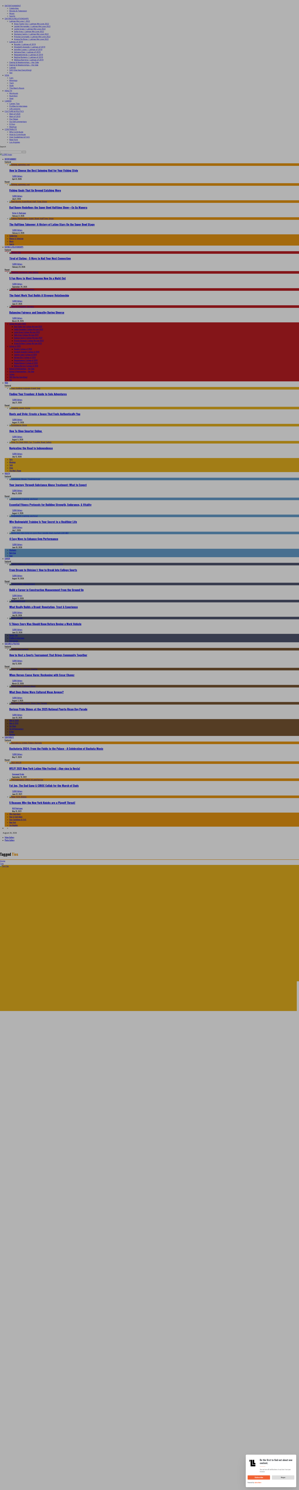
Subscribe (259, 1477)
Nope (283, 1477)
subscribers (257, 1482)
